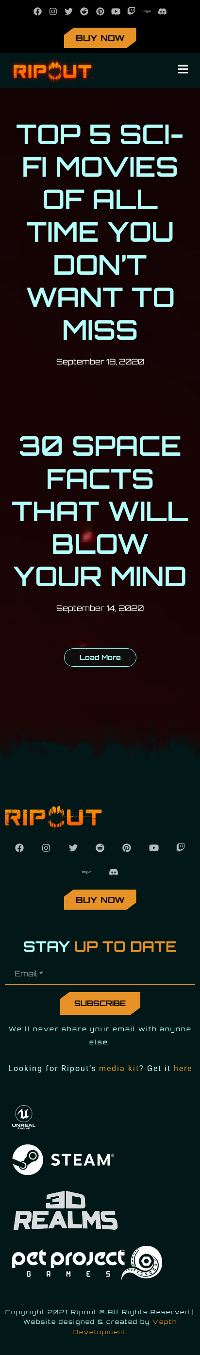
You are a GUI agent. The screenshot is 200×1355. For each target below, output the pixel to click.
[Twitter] (68, 11)
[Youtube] (115, 11)
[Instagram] (53, 11)
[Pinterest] (99, 11)
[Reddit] (84, 11)
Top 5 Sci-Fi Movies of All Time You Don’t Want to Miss (100, 231)
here (183, 1068)
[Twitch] (131, 11)
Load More (100, 657)
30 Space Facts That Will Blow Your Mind (100, 510)
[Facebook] (37, 11)
